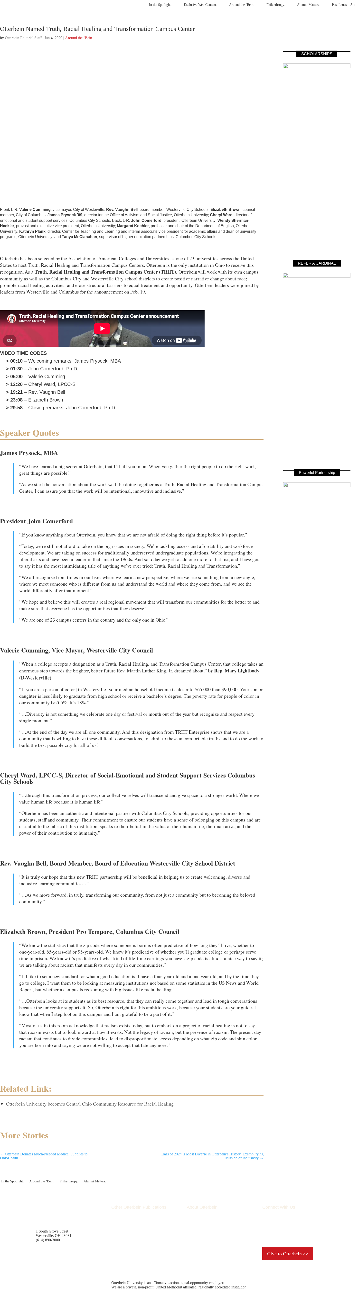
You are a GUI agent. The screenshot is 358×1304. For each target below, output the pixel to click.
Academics (195, 1222)
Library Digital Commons (131, 1235)
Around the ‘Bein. (241, 5)
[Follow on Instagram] (286, 1223)
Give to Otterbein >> (287, 1253)
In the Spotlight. (160, 5)
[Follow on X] (276, 1223)
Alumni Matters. (308, 5)
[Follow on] (276, 1233)
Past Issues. (340, 5)
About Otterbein (202, 1207)
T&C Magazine (123, 1222)
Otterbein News (123, 1239)
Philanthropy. (275, 5)
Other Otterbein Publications (138, 1207)
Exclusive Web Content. (200, 5)
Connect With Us (278, 1207)
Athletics (193, 1235)
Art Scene (194, 1239)
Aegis (115, 1230)
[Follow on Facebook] (266, 1223)
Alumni (192, 1230)
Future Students (199, 1226)
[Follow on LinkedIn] (315, 1223)
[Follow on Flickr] (295, 1223)
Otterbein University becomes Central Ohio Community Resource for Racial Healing (90, 1103)
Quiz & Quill (121, 1226)
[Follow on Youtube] (305, 1223)
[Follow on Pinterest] (266, 1233)
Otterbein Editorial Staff (23, 38)
